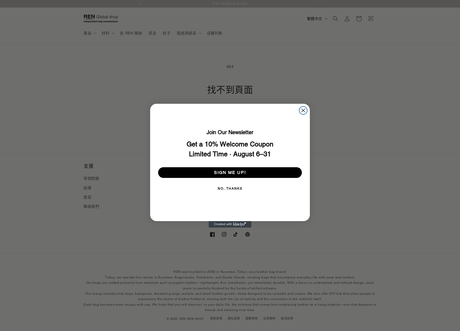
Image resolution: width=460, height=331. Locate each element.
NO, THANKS (230, 188)
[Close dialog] (303, 110)
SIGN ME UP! (230, 172)
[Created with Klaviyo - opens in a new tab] (230, 224)
